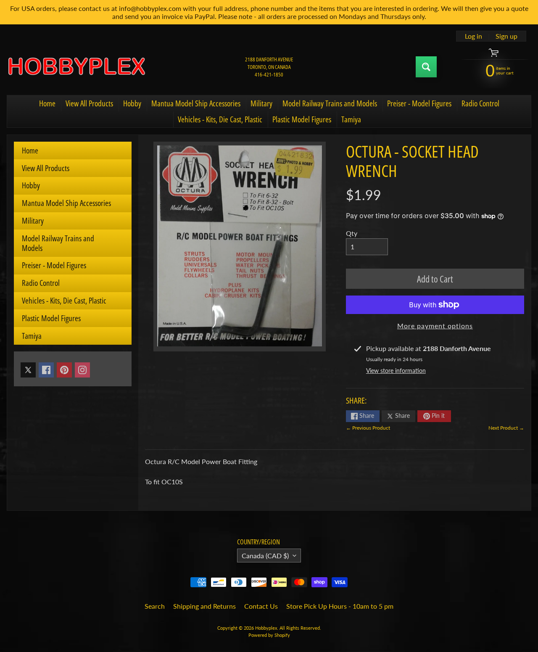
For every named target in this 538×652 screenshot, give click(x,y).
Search (155, 606)
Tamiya (351, 119)
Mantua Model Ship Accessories (195, 103)
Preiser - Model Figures (419, 103)
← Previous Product (368, 428)
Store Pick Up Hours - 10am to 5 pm (339, 606)
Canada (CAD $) (265, 556)
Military (261, 103)
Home (47, 103)
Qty (351, 233)
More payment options (435, 326)
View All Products (89, 103)
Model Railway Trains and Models (329, 103)
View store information (396, 370)
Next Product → (506, 428)
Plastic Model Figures (301, 119)
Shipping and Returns (204, 606)
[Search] (426, 66)
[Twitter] (28, 369)
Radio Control (480, 103)
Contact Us (261, 606)
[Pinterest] (64, 369)
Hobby (132, 103)
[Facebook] (46, 369)
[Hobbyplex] (76, 67)
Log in (473, 36)
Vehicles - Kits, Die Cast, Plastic (220, 119)
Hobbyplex (266, 628)
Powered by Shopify (269, 635)
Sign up (506, 36)
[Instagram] (82, 369)
